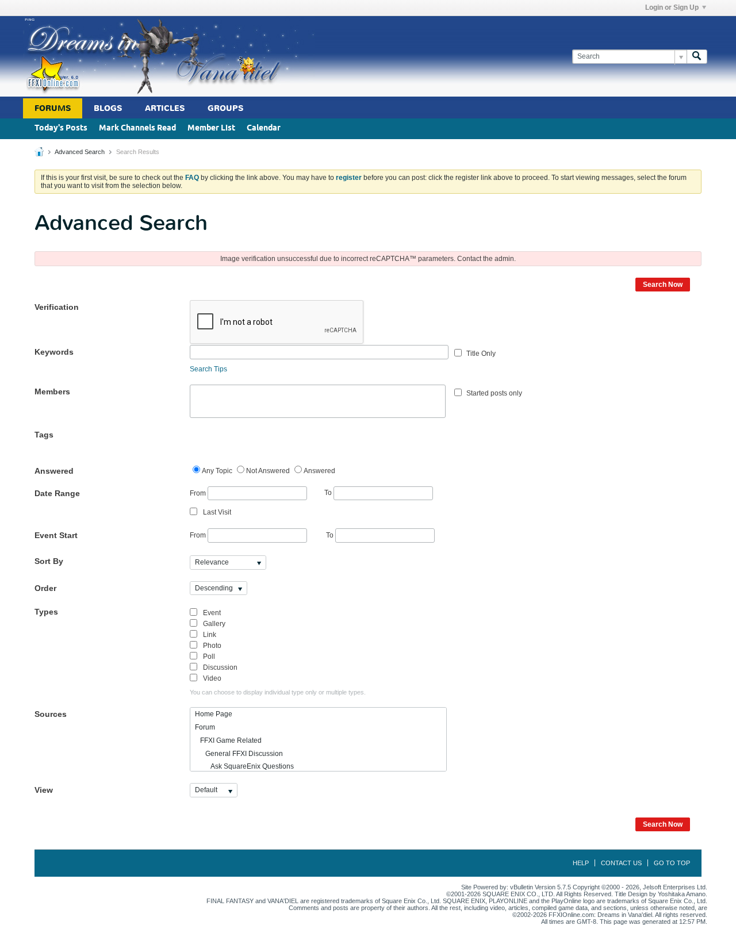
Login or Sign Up (672, 7)
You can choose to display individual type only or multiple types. (278, 692)
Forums (52, 108)
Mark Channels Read (137, 128)
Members (52, 391)
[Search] (697, 56)
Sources (50, 714)
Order (45, 588)
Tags (43, 434)
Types (46, 611)
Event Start (56, 535)
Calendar (264, 128)
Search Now (663, 285)
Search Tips (208, 369)
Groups (225, 108)
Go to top (672, 862)
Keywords (54, 351)
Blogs (108, 108)
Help (581, 862)
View (43, 789)
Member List (211, 128)
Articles (165, 108)
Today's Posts (60, 128)
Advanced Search (80, 151)
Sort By (48, 561)
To (329, 493)
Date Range (57, 493)
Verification (56, 307)
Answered (54, 470)
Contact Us (621, 862)
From (199, 493)
